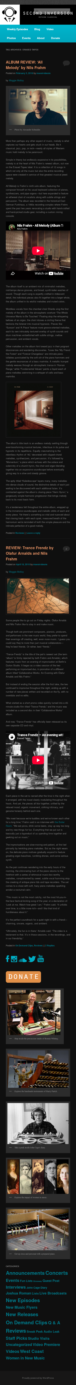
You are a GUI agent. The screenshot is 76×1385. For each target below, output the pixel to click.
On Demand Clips (24, 945)
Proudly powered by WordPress (38, 1377)
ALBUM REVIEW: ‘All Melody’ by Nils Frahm (26, 64)
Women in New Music (25, 1358)
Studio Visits (38, 1338)
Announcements (25, 1272)
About (41, 38)
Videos (12, 1351)
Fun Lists (26, 1281)
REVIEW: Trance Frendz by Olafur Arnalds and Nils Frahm (30, 553)
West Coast (32, 1351)
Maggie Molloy (16, 80)
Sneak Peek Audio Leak (43, 1331)
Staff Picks (16, 1338)
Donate (55, 38)
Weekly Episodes (17, 29)
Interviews (16, 1287)
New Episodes (23, 1300)
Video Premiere (46, 1344)
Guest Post (51, 1280)
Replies (50, 945)
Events (26, 38)
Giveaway (37, 1281)
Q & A (54, 1322)
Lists (35, 1293)
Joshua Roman (18, 1293)
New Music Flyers (21, 1307)
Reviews (19, 532)
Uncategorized (19, 1344)
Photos (11, 38)
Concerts (56, 1272)
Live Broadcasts (53, 1293)
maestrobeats (43, 73)
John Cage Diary (37, 1288)
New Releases (22, 1314)
